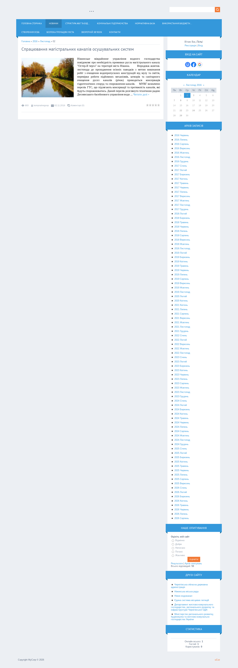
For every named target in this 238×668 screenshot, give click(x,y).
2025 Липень (181, 474)
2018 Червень (181, 226)
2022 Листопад (182, 353)
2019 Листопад (182, 292)
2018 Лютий (180, 213)
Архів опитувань (193, 563)
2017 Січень (180, 165)
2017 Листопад (182, 205)
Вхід (200, 45)
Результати (177, 563)
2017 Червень (181, 187)
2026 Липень (181, 514)
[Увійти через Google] (199, 64)
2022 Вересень (182, 344)
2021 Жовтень (181, 322)
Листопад (45, 41)
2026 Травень (181, 505)
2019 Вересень (182, 283)
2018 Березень (182, 218)
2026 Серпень (181, 518)
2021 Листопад (182, 326)
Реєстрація (190, 45)
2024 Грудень (181, 444)
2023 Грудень (181, 396)
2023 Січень (180, 357)
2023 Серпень (181, 383)
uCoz (217, 659)
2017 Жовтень (181, 200)
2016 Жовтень (181, 152)
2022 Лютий (180, 340)
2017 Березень (182, 174)
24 (193, 110)
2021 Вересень (182, 318)
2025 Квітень (181, 461)
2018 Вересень (182, 239)
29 (181, 115)
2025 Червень (181, 470)
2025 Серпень (181, 479)
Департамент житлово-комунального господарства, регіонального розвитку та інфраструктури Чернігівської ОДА (192, 607)
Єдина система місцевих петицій (191, 600)
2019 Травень (181, 266)
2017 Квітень (181, 179)
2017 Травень (181, 183)
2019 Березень (182, 257)
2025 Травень (181, 466)
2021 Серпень (181, 313)
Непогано (180, 548)
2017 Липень (181, 192)
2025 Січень (180, 448)
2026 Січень (180, 487)
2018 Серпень (181, 235)
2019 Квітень (181, 261)
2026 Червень (181, 509)
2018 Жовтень (181, 244)
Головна (25, 41)
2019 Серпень (181, 279)
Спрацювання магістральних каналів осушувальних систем (77, 49)
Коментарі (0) (77, 105)
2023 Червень (181, 374)
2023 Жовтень (181, 387)
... (91, 9)
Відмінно (180, 540)
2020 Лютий (180, 296)
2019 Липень (181, 274)
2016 (35, 41)
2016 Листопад (182, 157)
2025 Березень (182, 457)
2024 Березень (182, 409)
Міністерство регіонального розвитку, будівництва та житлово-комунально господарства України (192, 617)
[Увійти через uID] (187, 64)
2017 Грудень (181, 209)
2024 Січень (180, 400)
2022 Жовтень (181, 348)
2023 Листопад (182, 392)
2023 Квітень (181, 370)
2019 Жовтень (181, 287)
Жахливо (180, 555)
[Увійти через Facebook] (193, 64)
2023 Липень (181, 379)
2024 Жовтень (181, 435)
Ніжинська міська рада (186, 591)
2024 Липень (181, 427)
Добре (178, 544)
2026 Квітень (181, 501)
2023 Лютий (180, 361)
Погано (179, 551)
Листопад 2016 (194, 85)
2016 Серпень (181, 144)
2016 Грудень (181, 161)
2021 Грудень (181, 331)
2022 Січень (180, 335)
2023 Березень (182, 366)
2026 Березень (182, 496)
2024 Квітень (181, 413)
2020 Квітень (181, 300)
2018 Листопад (182, 248)
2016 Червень (181, 135)
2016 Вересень (182, 148)
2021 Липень (181, 309)
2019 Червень (181, 270)
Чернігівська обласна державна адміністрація (189, 585)
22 (181, 110)
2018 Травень (181, 222)
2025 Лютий (180, 453)
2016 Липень (181, 139)
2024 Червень (181, 422)
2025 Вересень (182, 483)
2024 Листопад (182, 440)
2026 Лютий (180, 492)
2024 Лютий (180, 405)
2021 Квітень (181, 305)
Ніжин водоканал (183, 596)
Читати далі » (141, 94)
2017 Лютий (180, 170)
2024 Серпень (181, 431)
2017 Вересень (182, 196)
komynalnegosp (41, 105)
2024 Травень (181, 418)
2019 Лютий (180, 253)
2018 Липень (181, 231)
